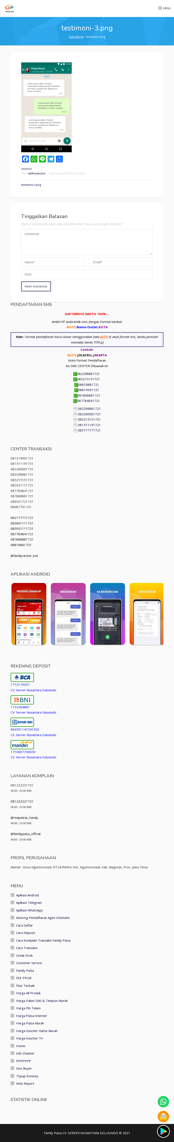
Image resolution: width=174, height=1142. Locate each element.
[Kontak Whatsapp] (163, 1101)
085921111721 (22, 528)
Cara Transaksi (27, 948)
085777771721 (89, 430)
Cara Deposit (25, 933)
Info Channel (25, 1053)
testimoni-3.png (31, 185)
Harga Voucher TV (29, 1038)
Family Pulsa (25, 970)
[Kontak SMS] (163, 1116)
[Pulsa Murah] (9, 8)
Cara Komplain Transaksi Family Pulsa (43, 940)
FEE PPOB (23, 978)
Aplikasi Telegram (29, 902)
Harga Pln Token (28, 1008)
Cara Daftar (24, 925)
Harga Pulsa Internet (31, 1016)
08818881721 (89, 384)
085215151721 (89, 379)
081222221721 (22, 801)
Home (20, 1046)
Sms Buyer (24, 1068)
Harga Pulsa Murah (30, 1023)
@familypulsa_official (26, 834)
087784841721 (89, 401)
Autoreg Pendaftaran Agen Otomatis (43, 917)
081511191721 (89, 425)
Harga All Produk (28, 993)
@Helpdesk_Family (24, 817)
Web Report (25, 1083)
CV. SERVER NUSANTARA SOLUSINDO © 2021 (96, 1133)
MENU (167, 8)
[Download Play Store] (163, 1131)
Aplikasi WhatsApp (29, 910)
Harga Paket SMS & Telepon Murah (42, 1000)
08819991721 (89, 390)
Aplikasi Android (27, 895)
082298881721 (89, 374)
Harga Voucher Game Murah (37, 1031)
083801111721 (22, 523)
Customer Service (29, 963)
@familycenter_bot (24, 555)
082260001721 (89, 414)
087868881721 (88, 395)
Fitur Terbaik (25, 985)
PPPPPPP (23, 1061)
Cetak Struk (24, 955)
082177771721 (22, 517)
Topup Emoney (27, 1076)
